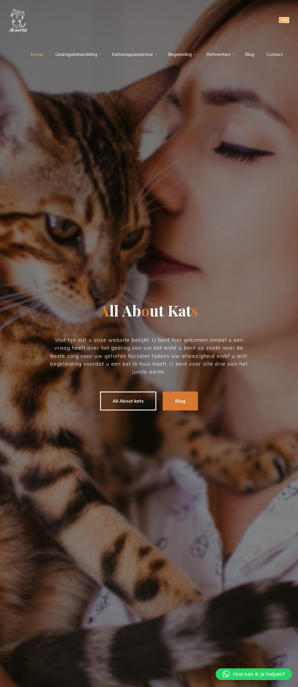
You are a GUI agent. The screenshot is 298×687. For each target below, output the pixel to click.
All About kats (128, 401)
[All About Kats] (18, 20)
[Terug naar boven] (275, 664)
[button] (254, 674)
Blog (180, 401)
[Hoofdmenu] (284, 20)
